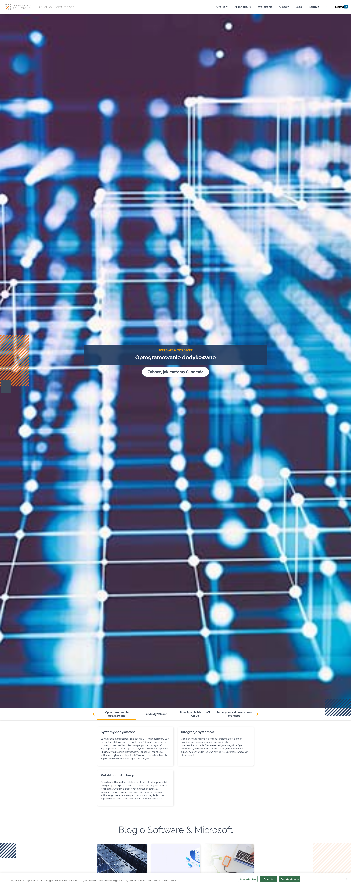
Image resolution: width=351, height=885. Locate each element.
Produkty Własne (156, 714)
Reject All (268, 879)
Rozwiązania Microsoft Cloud (195, 714)
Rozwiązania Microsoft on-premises (234, 714)
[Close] (347, 879)
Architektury (242, 6)
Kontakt (314, 6)
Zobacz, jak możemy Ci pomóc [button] (175, 372)
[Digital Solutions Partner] (19, 6)
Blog (299, 6)
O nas (283, 6)
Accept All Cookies (290, 879)
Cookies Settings (248, 879)
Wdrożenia (265, 6)
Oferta (220, 6)
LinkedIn (341, 7)
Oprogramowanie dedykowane (117, 714)
